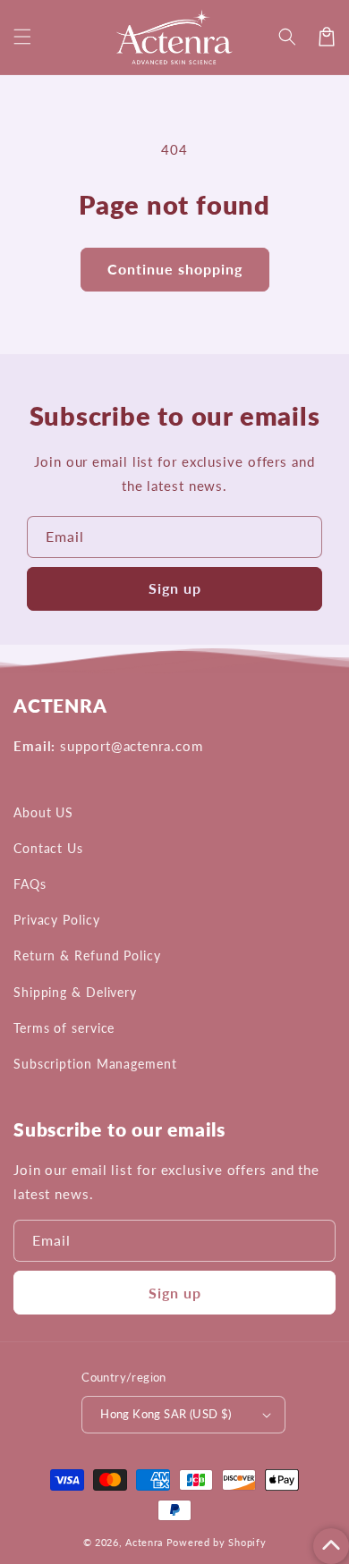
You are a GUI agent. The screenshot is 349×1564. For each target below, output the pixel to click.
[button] (22, 36)
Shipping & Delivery (75, 992)
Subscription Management (95, 1063)
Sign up (175, 587)
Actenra (144, 1542)
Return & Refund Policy (87, 955)
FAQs (30, 884)
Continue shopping (175, 268)
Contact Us (48, 848)
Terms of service (64, 1028)
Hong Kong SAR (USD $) (165, 1414)
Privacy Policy (56, 919)
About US (43, 812)
